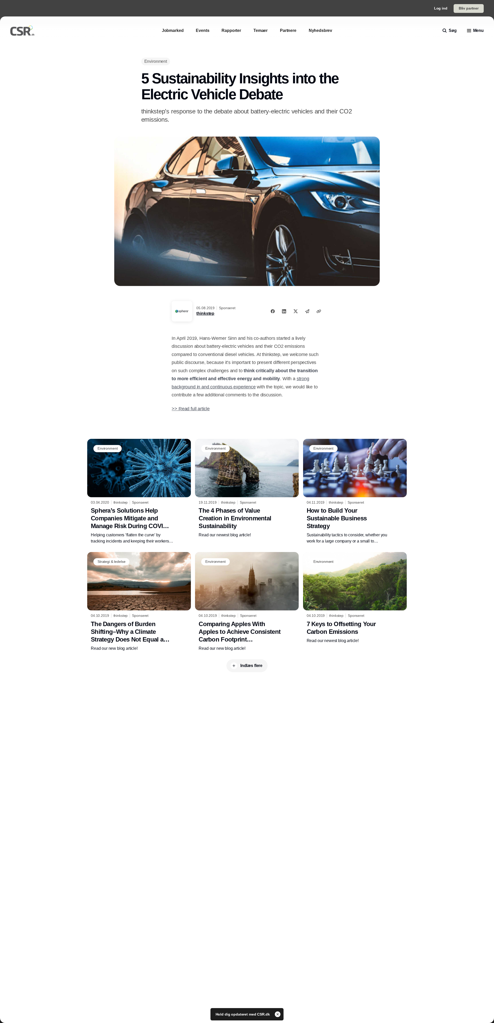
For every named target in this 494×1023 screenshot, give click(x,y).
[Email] (307, 311)
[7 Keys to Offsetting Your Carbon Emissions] (355, 598)
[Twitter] (295, 311)
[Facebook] (273, 311)
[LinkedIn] (284, 311)
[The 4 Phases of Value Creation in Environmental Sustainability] (247, 488)
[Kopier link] (318, 311)
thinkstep (205, 313)
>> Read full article (190, 408)
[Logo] (22, 30)
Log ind (440, 8)
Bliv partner (469, 8)
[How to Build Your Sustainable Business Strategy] (355, 491)
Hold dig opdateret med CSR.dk (243, 1014)
